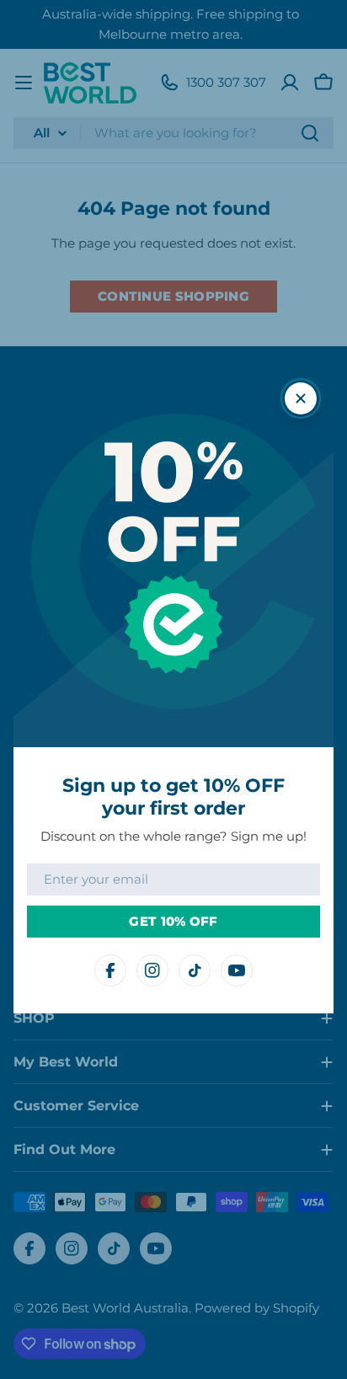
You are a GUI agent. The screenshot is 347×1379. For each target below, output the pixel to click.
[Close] (301, 398)
